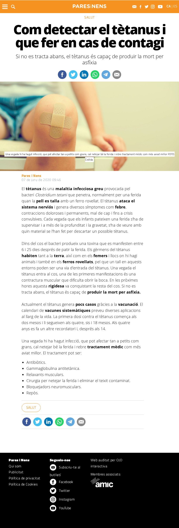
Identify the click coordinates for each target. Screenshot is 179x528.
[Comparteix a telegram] (106, 74)
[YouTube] (161, 7)
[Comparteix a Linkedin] (84, 74)
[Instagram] (153, 7)
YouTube (64, 508)
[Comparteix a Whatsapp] (95, 74)
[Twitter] (147, 7)
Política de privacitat (24, 478)
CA (169, 6)
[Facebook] (141, 7)
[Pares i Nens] (89, 6)
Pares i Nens (31, 175)
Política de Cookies (23, 484)
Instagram (66, 499)
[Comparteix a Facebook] (62, 74)
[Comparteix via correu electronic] (116, 74)
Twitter (64, 490)
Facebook (65, 481)
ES (175, 6)
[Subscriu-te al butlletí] (135, 7)
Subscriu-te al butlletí (65, 471)
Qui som (15, 466)
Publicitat (16, 472)
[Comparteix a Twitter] (73, 74)
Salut (89, 17)
